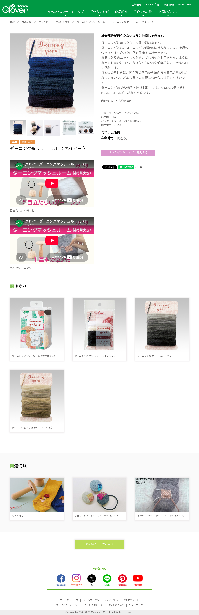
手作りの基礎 (143, 11)
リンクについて (116, 605)
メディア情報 (111, 600)
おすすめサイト (131, 600)
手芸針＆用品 (62, 22)
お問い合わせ (168, 11)
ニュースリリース (69, 600)
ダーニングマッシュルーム (91, 22)
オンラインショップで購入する (128, 152)
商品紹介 (121, 11)
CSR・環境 (152, 4)
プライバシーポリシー (67, 605)
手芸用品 (43, 22)
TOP (12, 22)
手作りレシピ (99, 11)
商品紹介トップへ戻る (99, 544)
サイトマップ (136, 605)
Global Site (184, 4)
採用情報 (169, 4)
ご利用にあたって (93, 605)
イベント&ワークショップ (66, 11)
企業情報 (136, 4)
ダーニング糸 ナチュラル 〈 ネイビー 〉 (133, 22)
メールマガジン (91, 600)
